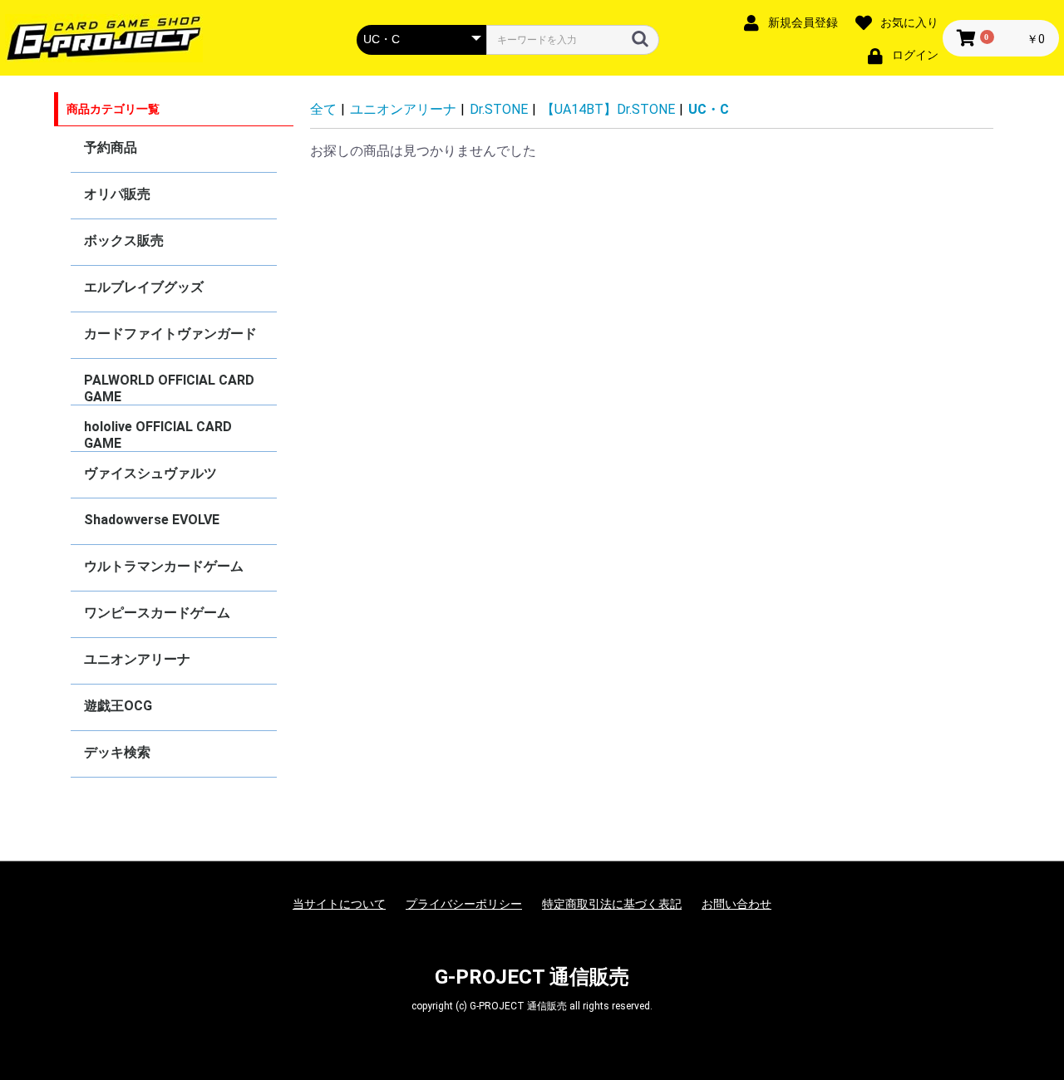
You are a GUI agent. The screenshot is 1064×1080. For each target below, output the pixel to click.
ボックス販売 (124, 240)
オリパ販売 (117, 194)
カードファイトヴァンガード (170, 333)
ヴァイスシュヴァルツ (150, 473)
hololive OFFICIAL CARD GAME (158, 435)
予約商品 (110, 147)
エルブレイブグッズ (144, 287)
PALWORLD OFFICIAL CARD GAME (169, 388)
